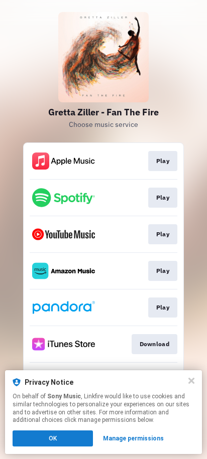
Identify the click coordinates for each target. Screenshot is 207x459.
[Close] (191, 381)
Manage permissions (133, 438)
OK (53, 438)
